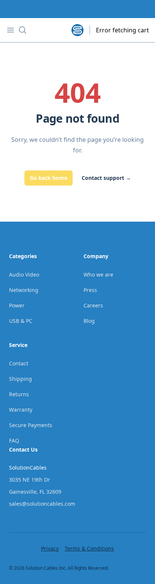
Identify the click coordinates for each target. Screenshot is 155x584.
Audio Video (24, 274)
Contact (18, 363)
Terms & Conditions (89, 548)
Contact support (106, 177)
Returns (19, 394)
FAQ (14, 440)
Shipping (20, 378)
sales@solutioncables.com (42, 503)
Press (90, 290)
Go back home (48, 177)
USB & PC (20, 320)
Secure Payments (30, 425)
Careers (93, 305)
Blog (89, 320)
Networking (23, 290)
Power (16, 305)
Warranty (20, 409)
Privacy (50, 548)
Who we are (98, 274)
